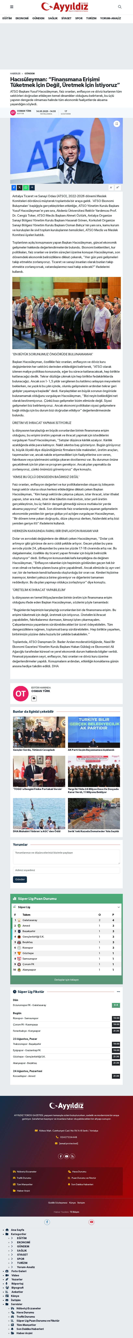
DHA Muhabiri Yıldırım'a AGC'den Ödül (36, 831)
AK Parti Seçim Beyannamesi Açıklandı (91, 750)
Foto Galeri (18, 1271)
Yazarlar (17, 1279)
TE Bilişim (74, 1212)
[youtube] (91, 1222)
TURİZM (91, 18)
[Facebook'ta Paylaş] (14, 187)
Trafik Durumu (24, 1178)
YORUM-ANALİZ (110, 18)
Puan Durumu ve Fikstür (84, 1178)
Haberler (15, 74)
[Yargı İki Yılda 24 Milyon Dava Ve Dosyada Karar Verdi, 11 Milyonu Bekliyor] (94, 771)
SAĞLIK (52, 18)
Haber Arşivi (23, 1191)
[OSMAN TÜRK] (21, 693)
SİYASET (66, 18)
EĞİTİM (7, 18)
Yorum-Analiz (26, 1267)
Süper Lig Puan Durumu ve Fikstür (38, 1320)
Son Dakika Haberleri (82, 1184)
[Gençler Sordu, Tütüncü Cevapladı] (39, 732)
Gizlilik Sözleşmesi (57, 1203)
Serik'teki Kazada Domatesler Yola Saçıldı (93, 831)
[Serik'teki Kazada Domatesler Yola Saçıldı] (94, 813)
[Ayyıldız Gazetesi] (65, 7)
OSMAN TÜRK (40, 691)
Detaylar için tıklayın (66, 979)
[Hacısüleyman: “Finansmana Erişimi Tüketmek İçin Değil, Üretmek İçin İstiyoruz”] (66, 151)
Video (15, 1275)
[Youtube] (66, 1156)
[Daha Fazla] (32, 187)
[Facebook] (60, 1156)
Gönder (20, 879)
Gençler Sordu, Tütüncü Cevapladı (34, 750)
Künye (72, 1203)
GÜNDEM (38, 18)
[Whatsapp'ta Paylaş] (26, 187)
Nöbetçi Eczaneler (26, 1171)
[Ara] (120, 7)
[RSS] (72, 1156)
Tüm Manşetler (25, 1184)
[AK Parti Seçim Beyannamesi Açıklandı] (94, 732)
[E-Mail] (34, 698)
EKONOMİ (22, 18)
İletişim (81, 1203)
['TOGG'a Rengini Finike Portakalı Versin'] (39, 771)
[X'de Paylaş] (19, 187)
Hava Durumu (79, 1171)
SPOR (78, 18)
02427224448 (68, 1137)
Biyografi (17, 1287)
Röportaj (17, 1283)
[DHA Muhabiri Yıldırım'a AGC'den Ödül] (39, 813)
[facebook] (47, 1222)
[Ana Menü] (11, 7)
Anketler (17, 1292)
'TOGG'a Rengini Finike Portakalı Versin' (37, 789)
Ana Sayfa (17, 1230)
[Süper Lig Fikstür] (118, 991)
